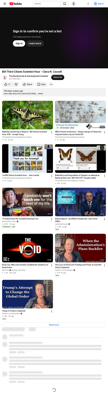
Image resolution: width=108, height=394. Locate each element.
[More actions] (51, 84)
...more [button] (40, 94)
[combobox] (47, 3)
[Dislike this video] (16, 84)
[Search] (64, 3)
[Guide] (4, 3)
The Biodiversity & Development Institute (28, 76)
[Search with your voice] (73, 3)
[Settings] (88, 3)
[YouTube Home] (15, 3)
